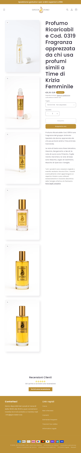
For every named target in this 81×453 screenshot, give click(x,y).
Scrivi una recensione (40, 389)
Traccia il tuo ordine (49, 424)
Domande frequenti (49, 420)
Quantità (48, 110)
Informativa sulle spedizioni (47, 447)
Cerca (44, 406)
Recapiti (73, 447)
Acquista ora (60, 126)
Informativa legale (63, 447)
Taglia (47, 101)
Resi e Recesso (47, 411)
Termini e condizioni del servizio (27, 447)
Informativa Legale (49, 429)
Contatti (45, 415)
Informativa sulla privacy (68, 445)
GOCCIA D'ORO (20, 445)
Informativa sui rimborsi (51, 445)
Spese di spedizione (63, 95)
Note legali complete (53, 184)
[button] (4, 10)
